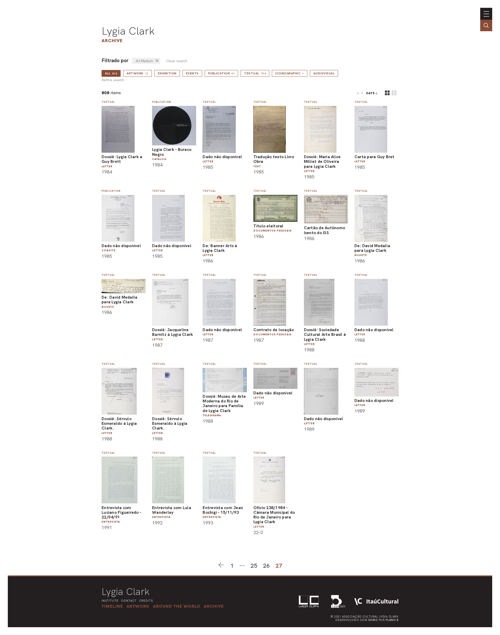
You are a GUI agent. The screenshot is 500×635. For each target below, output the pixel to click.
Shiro (373, 620)
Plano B (392, 620)
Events (192, 73)
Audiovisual (324, 73)
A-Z (360, 93)
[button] (176, 606)
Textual (255, 73)
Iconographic (289, 73)
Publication (221, 73)
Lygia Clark (128, 31)
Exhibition (167, 73)
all (111, 73)
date (370, 93)
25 (254, 565)
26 (266, 565)
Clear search (176, 61)
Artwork (137, 73)
